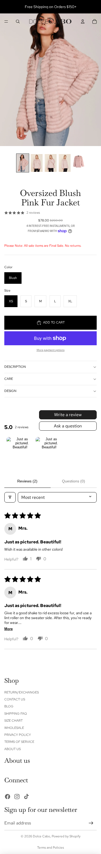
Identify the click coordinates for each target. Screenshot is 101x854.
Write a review (68, 414)
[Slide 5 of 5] (79, 163)
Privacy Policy (17, 735)
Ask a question (68, 426)
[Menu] (6, 21)
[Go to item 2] (49, 450)
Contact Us (14, 699)
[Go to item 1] (19, 450)
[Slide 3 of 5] (51, 163)
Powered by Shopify (66, 836)
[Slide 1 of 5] (23, 163)
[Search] (18, 21)
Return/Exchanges (21, 692)
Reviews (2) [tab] (27, 481)
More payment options (51, 350)
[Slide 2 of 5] (37, 163)
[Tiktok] (26, 796)
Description (15, 367)
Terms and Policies (50, 847)
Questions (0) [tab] (73, 481)
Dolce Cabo (41, 836)
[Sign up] (91, 823)
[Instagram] (17, 796)
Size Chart (13, 721)
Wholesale (14, 728)
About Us (12, 749)
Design (10, 391)
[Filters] (10, 497)
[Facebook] (7, 796)
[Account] (83, 21)
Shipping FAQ (15, 713)
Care (8, 379)
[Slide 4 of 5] (65, 163)
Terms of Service (19, 742)
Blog (8, 706)
